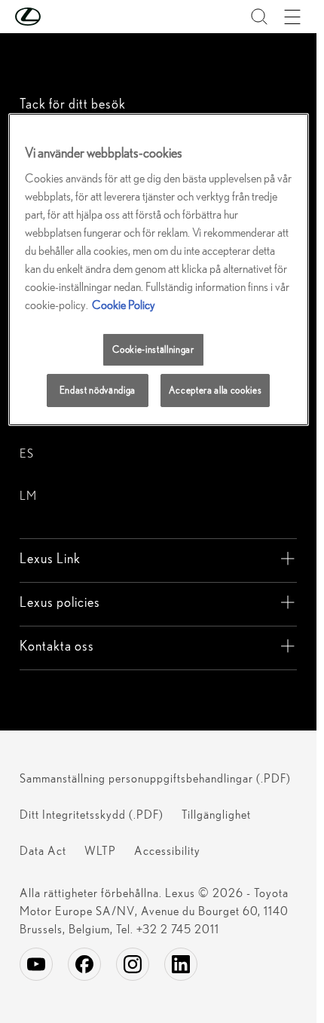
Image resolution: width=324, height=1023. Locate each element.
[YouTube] (36, 964)
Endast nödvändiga (98, 390)
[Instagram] (132, 964)
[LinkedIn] (180, 964)
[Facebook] (84, 964)
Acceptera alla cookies (215, 390)
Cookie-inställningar (153, 349)
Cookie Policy (123, 305)
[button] (58, 17)
